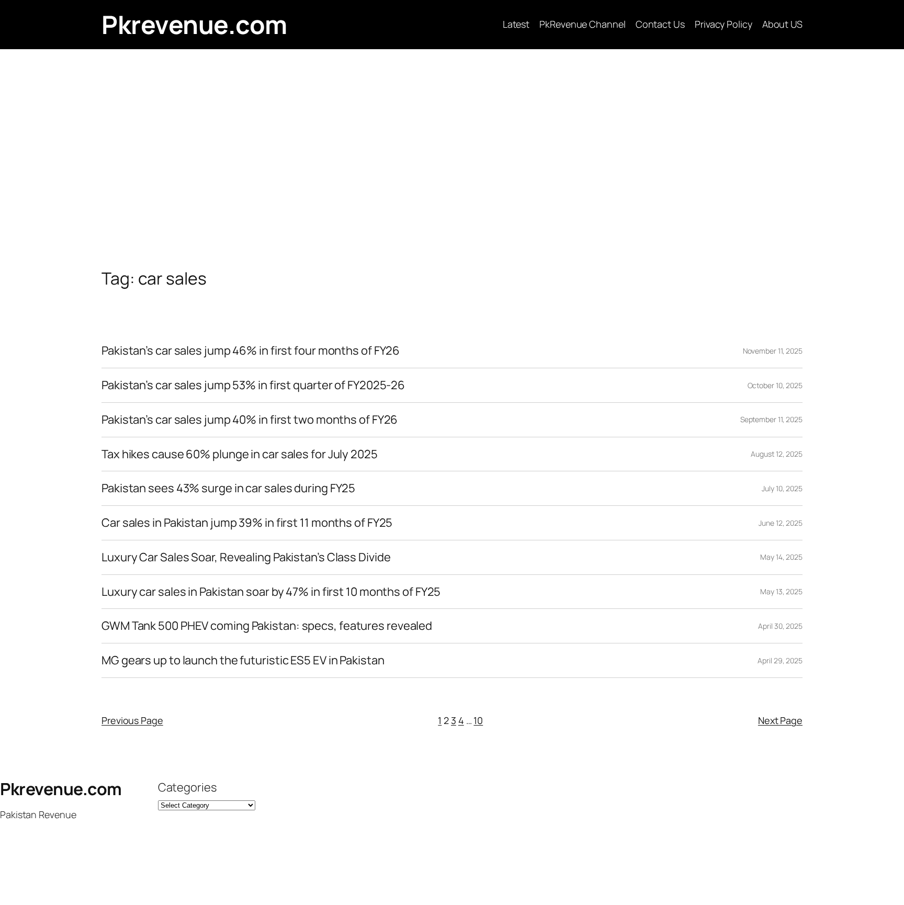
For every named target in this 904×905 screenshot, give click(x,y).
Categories (187, 787)
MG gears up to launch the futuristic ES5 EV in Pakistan (243, 660)
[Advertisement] (452, 159)
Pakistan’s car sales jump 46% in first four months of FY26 (250, 350)
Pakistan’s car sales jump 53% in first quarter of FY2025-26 (253, 385)
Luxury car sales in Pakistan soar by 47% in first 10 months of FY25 (270, 591)
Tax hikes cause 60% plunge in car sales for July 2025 (239, 454)
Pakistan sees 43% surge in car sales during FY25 (228, 488)
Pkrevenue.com (194, 24)
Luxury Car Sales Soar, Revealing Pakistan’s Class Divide (245, 557)
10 (478, 720)
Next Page (780, 720)
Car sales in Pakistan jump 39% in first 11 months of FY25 (246, 522)
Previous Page (132, 720)
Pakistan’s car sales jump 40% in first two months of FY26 (249, 419)
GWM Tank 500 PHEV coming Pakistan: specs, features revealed (266, 625)
